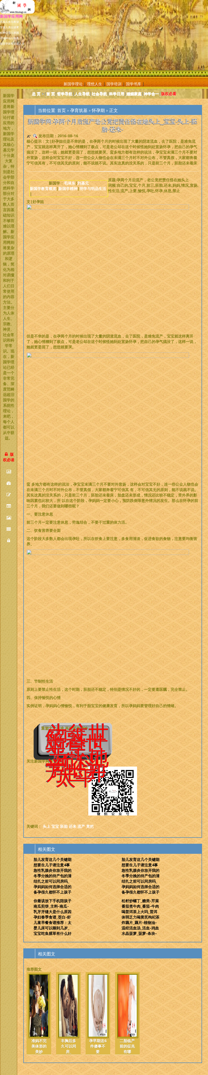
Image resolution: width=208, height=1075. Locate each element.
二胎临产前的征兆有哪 (127, 1046)
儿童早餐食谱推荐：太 (53, 922)
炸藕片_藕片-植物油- (139, 922)
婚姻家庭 (134, 93)
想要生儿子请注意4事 (52, 864)
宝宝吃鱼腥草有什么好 (53, 933)
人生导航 (82, 93)
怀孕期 (98, 110)
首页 (61, 110)
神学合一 (151, 93)
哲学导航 (64, 93)
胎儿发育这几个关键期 (53, 859)
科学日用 (116, 93)
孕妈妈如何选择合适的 (53, 886)
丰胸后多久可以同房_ (68, 1046)
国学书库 (133, 83)
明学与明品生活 (93, 188)
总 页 (36, 93)
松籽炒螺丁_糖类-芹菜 (140, 900)
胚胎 (64, 826)
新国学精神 (67, 188)
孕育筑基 (78, 110)
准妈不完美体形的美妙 (39, 1046)
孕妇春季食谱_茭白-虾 (52, 917)
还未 (72, 826)
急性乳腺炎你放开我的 (53, 870)
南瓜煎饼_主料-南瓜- (51, 906)
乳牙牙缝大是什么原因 (53, 911)
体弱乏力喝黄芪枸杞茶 (141, 917)
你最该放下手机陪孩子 (53, 900)
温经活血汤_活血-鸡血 (140, 927)
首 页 (50, 93)
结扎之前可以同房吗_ (51, 881)
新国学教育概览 (43, 188)
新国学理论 (73, 83)
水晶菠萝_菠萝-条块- (139, 933)
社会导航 (99, 93)
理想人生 (94, 83)
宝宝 (55, 826)
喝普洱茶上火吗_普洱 (139, 911)
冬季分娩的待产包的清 (53, 875)
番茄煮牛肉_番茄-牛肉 (140, 906)
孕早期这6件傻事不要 (97, 1046)
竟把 (90, 826)
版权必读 (8, 457)
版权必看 (168, 93)
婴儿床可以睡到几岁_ (51, 927)
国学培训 (114, 83)
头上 (46, 826)
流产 (81, 826)
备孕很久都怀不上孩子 (53, 892)
